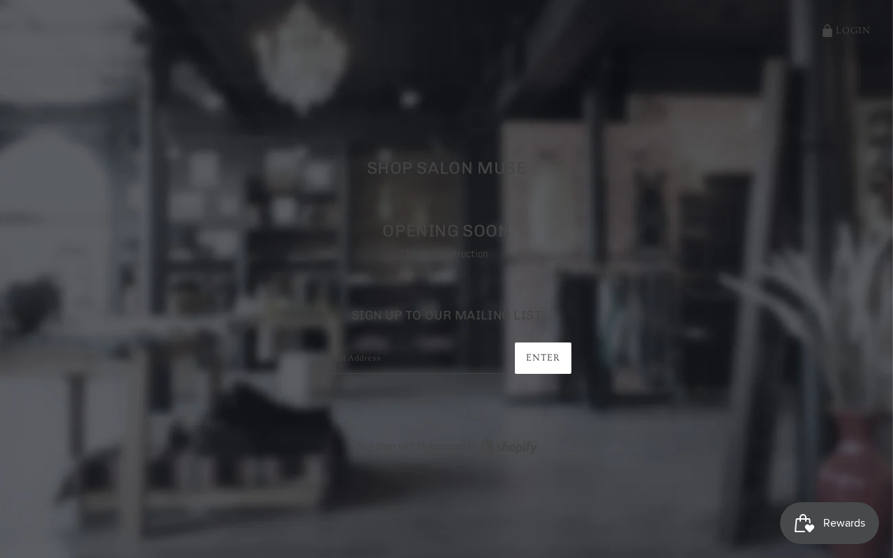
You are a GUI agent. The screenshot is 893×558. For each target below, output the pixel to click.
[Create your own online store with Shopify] (508, 446)
